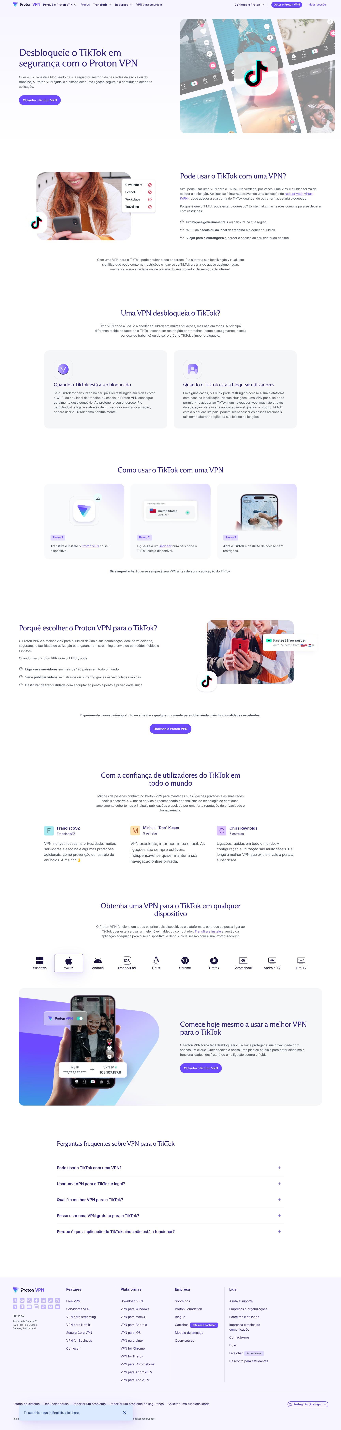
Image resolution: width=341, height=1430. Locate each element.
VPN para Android (134, 1325)
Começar (73, 1348)
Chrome (185, 968)
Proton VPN (90, 546)
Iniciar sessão (317, 4)
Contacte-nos (239, 1337)
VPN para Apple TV (135, 1380)
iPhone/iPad (127, 968)
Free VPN (73, 1301)
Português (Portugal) (307, 1404)
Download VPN (132, 1301)
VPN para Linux (132, 1340)
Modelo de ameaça (189, 1333)
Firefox (214, 968)
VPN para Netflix (78, 1325)
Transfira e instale (208, 931)
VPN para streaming (81, 1317)
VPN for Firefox (132, 1356)
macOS (69, 968)
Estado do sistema (26, 1404)
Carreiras (182, 1325)
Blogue (180, 1317)
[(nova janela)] (15, 1300)
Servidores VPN (78, 1309)
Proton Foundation (188, 1309)
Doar (232, 1345)
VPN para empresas (149, 4)
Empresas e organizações (248, 1309)
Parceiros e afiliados (244, 1317)
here (75, 1413)
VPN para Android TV (136, 1372)
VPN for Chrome (133, 1348)
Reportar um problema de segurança (137, 1404)
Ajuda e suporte (241, 1301)
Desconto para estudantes (248, 1361)
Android (98, 968)
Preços (85, 4)
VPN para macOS (133, 1317)
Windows (40, 968)
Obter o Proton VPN (287, 4)
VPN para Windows (135, 1309)
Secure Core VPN (79, 1333)
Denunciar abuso (56, 1404)
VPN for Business (79, 1340)
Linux (156, 968)
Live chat (236, 1353)
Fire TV (301, 968)
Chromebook (243, 968)
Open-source (185, 1340)
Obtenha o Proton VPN (40, 100)
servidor (165, 546)
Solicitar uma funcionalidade (189, 1404)
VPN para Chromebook (138, 1364)
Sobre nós (182, 1301)
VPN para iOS (131, 1333)
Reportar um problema (89, 1404)
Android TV (272, 968)
